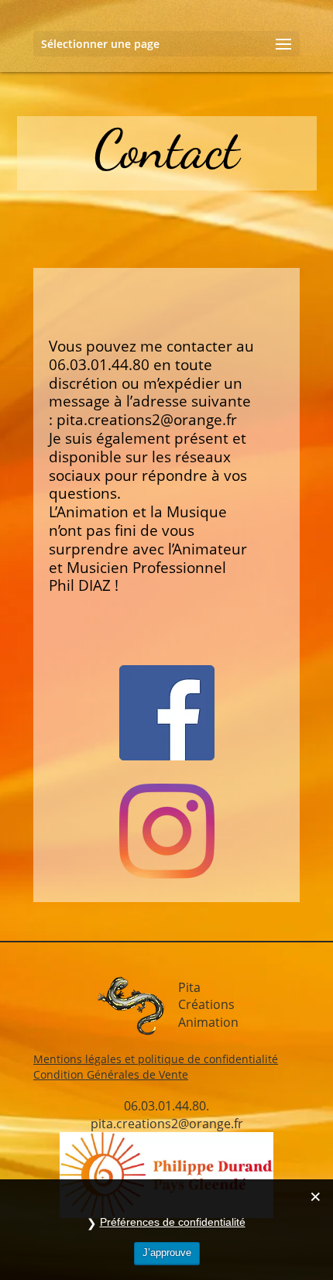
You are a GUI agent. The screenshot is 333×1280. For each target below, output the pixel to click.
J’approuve (166, 1252)
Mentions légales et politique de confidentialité (155, 1059)
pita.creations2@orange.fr (147, 420)
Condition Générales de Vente (110, 1074)
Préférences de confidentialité (172, 1222)
